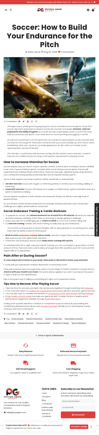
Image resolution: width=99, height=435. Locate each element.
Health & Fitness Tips (53, 319)
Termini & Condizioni (46, 415)
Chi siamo (46, 396)
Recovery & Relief (43, 323)
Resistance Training (61, 323)
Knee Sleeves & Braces (73, 319)
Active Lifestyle (17, 319)
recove (44, 306)
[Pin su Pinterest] (27, 121)
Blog (44, 400)
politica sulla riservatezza (47, 408)
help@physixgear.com (15, 412)
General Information (34, 319)
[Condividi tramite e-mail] (36, 121)
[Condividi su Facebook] (19, 121)
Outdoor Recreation (26, 323)
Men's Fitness (10, 323)
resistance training (28, 235)
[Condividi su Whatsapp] (32, 121)
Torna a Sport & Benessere (49, 335)
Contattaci (47, 403)
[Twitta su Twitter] (23, 121)
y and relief (52, 306)
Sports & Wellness (79, 323)
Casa (44, 393)
